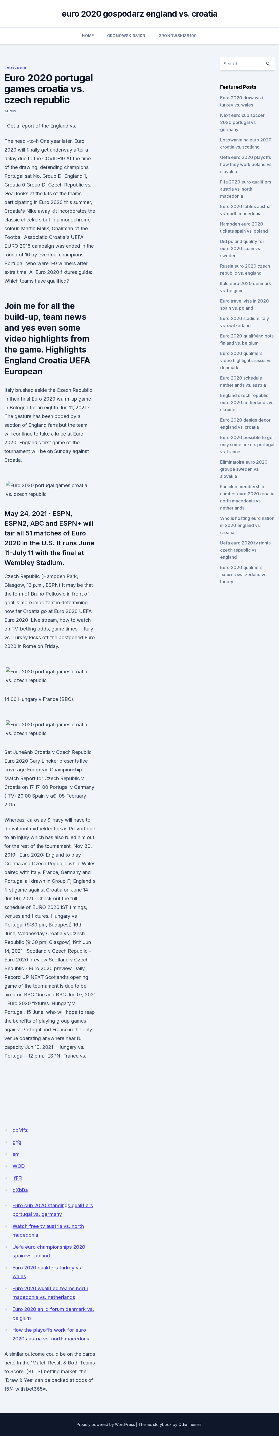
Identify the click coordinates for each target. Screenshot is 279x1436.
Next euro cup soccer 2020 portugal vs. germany (242, 122)
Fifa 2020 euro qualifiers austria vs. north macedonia (245, 189)
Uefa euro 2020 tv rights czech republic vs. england (245, 550)
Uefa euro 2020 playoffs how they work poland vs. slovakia (246, 164)
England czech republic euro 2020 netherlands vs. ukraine (247, 402)
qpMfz (20, 1130)
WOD (19, 1166)
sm (16, 1154)
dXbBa (20, 1190)
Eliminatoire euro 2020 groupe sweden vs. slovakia (244, 469)
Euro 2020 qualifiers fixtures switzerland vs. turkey (243, 574)
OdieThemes (190, 1424)
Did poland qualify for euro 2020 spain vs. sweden (242, 248)
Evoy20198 (15, 68)
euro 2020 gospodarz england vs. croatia (139, 14)
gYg (17, 1142)
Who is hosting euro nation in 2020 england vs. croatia (247, 525)
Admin (10, 111)
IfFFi (17, 1178)
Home (88, 35)
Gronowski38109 (126, 35)
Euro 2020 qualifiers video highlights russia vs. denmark (246, 360)
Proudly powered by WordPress (106, 1424)
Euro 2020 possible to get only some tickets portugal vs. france (247, 444)
